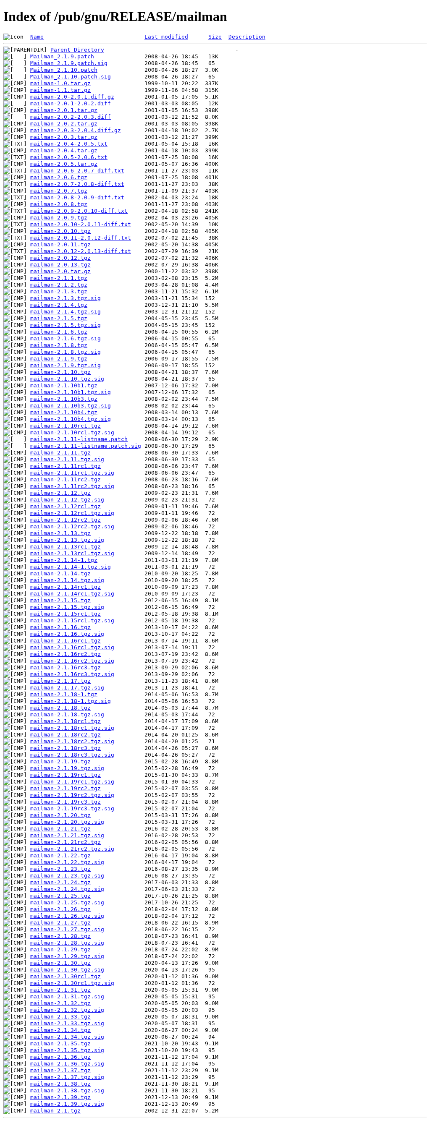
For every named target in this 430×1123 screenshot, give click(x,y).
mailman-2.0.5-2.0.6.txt (69, 157)
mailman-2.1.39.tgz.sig (67, 1104)
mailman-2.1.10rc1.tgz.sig (72, 432)
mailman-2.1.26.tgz (60, 909)
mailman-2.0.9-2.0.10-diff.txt (79, 211)
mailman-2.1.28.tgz (60, 936)
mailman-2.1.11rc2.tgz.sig (72, 486)
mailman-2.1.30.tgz (60, 963)
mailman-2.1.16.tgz (60, 627)
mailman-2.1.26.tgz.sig (67, 916)
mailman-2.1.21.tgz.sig (67, 835)
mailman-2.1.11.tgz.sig (67, 459)
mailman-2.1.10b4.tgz (63, 412)
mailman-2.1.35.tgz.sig (67, 1050)
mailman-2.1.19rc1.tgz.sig (72, 781)
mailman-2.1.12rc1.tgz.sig (72, 513)
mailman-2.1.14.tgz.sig (67, 580)
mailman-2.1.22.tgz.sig (67, 862)
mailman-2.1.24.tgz (60, 882)
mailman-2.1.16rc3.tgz (65, 667)
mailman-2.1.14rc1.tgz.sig (72, 593)
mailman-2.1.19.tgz (60, 761)
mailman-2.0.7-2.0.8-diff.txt (77, 184)
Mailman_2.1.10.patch (63, 70)
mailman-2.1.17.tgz (60, 681)
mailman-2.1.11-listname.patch (79, 439)
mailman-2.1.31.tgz (60, 990)
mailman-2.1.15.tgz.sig (67, 607)
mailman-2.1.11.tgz (60, 452)
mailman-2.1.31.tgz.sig (67, 996)
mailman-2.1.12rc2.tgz (65, 520)
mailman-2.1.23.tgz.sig (67, 875)
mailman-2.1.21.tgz (60, 828)
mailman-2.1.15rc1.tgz (65, 614)
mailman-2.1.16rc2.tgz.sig (72, 661)
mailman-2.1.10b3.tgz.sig (70, 405)
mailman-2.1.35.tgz (60, 1043)
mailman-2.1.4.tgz (58, 305)
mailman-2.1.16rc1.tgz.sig (72, 647)
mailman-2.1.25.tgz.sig (67, 902)
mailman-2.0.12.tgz (60, 258)
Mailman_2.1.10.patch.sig (70, 76)
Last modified (166, 37)
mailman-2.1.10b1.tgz (63, 385)
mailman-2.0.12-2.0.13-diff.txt (80, 251)
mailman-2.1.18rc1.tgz (65, 721)
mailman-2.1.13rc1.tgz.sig (72, 553)
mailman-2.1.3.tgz (58, 291)
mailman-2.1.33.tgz (60, 1016)
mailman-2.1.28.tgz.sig (67, 943)
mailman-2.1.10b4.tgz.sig (70, 419)
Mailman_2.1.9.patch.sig (69, 63)
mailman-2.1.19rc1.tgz (65, 775)
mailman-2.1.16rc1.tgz (65, 640)
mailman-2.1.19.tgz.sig (67, 768)
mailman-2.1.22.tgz (60, 855)
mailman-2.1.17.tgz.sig (67, 687)
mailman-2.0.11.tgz (60, 244)
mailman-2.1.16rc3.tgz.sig (72, 674)
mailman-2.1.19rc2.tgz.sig (72, 795)
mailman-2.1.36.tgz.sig (67, 1063)
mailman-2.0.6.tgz (58, 177)
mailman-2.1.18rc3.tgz (65, 748)
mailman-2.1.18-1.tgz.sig (70, 701)
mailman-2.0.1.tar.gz (63, 110)
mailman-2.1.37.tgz (60, 1070)
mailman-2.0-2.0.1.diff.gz (72, 97)
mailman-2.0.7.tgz (58, 191)
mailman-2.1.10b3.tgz (63, 399)
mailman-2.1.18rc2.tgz (65, 734)
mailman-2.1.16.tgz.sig (67, 634)
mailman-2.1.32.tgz (60, 1003)
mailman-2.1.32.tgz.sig (67, 1010)
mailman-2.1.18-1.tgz (63, 694)
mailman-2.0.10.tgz (60, 231)
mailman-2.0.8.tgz (58, 204)
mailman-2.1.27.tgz (60, 922)
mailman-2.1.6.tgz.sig (65, 338)
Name (37, 37)
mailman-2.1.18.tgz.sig (67, 714)
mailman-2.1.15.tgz (60, 600)
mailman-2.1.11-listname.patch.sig (85, 446)
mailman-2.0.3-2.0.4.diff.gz (75, 130)
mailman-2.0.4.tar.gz (63, 150)
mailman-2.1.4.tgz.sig (65, 311)
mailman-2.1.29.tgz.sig (67, 956)
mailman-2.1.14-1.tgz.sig (70, 567)
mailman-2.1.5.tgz (58, 318)
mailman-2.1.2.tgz (58, 285)
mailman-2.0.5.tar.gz (63, 164)
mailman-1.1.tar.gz (60, 90)
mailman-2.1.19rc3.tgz (65, 802)
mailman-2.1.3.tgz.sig (65, 298)
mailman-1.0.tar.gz (60, 83)
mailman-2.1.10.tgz (60, 372)
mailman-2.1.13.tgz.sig (67, 540)
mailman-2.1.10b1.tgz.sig (70, 392)
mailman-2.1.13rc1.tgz (65, 546)
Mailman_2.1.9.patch (62, 56)
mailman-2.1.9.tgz (58, 358)
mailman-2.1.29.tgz (60, 949)
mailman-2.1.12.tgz (60, 493)
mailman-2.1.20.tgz (60, 815)
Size (215, 37)
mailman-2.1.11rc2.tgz (65, 479)
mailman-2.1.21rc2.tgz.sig (72, 849)
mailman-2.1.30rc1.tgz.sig (72, 983)
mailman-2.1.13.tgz (60, 533)
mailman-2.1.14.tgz (60, 573)
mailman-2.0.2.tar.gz (63, 123)
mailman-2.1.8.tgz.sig (65, 352)
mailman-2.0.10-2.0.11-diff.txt (80, 224)
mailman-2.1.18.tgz (60, 708)
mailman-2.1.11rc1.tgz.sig (72, 473)
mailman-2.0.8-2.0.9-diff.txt (77, 197)
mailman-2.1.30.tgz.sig (67, 969)
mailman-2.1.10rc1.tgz (65, 426)
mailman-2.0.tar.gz (60, 271)
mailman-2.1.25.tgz (60, 896)
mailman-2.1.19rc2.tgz (65, 788)
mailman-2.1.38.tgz (60, 1084)
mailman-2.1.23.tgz (60, 869)
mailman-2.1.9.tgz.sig (65, 365)
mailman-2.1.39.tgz (60, 1097)
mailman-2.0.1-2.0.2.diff (70, 103)
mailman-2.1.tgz (55, 1110)
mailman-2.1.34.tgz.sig (67, 1037)
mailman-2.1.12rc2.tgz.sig (72, 526)
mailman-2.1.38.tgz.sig (67, 1090)
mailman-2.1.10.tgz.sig (67, 379)
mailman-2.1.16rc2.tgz (65, 654)
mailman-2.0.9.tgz (58, 217)
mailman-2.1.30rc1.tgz (65, 976)
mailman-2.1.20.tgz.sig (67, 822)
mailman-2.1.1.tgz (58, 278)
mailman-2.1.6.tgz (58, 332)
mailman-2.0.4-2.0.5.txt (69, 144)
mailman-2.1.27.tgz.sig (67, 929)
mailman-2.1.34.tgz (60, 1030)
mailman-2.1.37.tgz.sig (67, 1077)
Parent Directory (77, 50)
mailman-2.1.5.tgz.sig (65, 325)
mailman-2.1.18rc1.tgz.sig (72, 728)
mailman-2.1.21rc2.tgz (65, 842)
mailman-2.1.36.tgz (60, 1057)
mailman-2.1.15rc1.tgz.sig (72, 620)
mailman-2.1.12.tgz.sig (67, 499)
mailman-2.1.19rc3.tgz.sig (72, 808)
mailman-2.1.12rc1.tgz (65, 506)
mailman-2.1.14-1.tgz (63, 560)
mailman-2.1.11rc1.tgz (65, 466)
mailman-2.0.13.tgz (60, 264)
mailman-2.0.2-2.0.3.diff (70, 117)
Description (246, 37)
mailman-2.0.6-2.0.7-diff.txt (77, 170)
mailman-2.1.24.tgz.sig (67, 889)
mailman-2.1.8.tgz (58, 345)
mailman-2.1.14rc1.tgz (65, 587)
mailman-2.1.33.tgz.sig (67, 1023)
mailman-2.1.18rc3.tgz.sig (72, 755)
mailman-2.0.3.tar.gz (63, 137)
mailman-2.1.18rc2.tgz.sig (72, 741)
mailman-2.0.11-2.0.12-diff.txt (80, 238)
